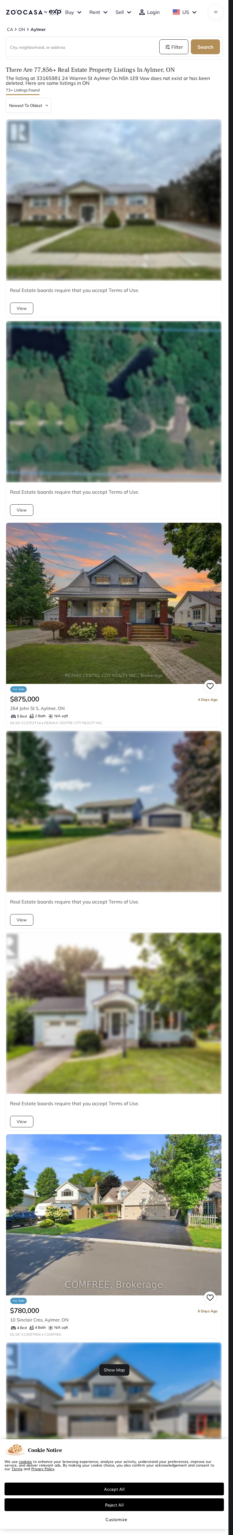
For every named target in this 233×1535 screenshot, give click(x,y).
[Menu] (216, 12)
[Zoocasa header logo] (34, 12)
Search (206, 47)
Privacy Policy (42, 1468)
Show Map (114, 1370)
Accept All (114, 1489)
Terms (17, 1468)
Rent (94, 12)
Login (153, 12)
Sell (120, 12)
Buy (69, 12)
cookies (25, 1461)
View (22, 308)
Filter (177, 47)
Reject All (114, 1505)
